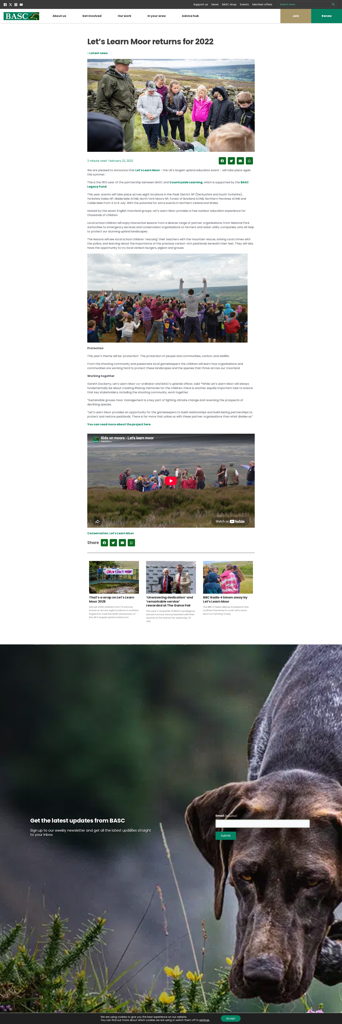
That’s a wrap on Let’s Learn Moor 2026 (111, 599)
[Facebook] (5, 4)
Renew (327, 16)
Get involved (92, 16)
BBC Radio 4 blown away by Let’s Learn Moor (225, 599)
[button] (222, 160)
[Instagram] (15, 4)
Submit (226, 836)
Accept (230, 1018)
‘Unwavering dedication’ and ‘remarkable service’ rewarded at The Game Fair (169, 601)
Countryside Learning (186, 182)
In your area (156, 16)
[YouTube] (21, 4)
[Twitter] (10, 4)
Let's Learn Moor (122, 533)
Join (295, 16)
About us (59, 16)
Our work (124, 16)
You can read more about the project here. (119, 424)
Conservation (97, 533)
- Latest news (97, 53)
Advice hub (190, 16)
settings (204, 1020)
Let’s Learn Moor (147, 170)
